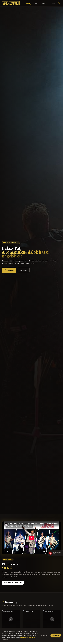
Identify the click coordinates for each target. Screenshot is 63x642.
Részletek (5, 639)
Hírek (53, 3)
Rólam (35, 3)
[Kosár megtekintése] (59, 3)
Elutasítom (44, 635)
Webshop (44, 3)
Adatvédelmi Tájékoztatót (28, 637)
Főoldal (28, 3)
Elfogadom (55, 635)
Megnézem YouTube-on (14, 582)
